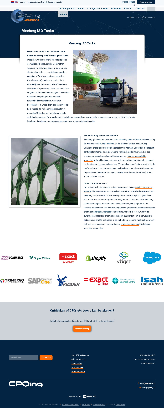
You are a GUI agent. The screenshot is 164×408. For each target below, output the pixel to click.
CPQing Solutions (106, 144)
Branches (116, 8)
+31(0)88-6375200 (128, 2)
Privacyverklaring (99, 404)
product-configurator (130, 224)
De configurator (67, 8)
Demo (81, 8)
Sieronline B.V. (120, 404)
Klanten (128, 8)
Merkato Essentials (102, 212)
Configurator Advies (97, 8)
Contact (63, 14)
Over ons (140, 8)
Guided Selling (76, 363)
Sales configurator (77, 359)
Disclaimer (86, 404)
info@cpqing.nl (148, 388)
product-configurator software (127, 139)
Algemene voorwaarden (70, 404)
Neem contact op (82, 329)
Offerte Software (77, 367)
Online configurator (78, 371)
